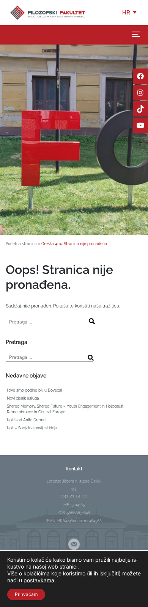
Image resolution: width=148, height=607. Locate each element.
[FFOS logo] (47, 12)
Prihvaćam (26, 594)
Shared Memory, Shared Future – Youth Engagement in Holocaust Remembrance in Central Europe (65, 409)
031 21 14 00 (74, 496)
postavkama (39, 580)
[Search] (92, 321)
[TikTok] (140, 108)
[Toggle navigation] (135, 34)
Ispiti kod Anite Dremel (27, 420)
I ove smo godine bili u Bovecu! (34, 390)
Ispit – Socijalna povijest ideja (32, 428)
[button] (130, 13)
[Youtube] (140, 125)
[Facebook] (140, 76)
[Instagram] (140, 92)
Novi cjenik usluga (23, 398)
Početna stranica (21, 244)
